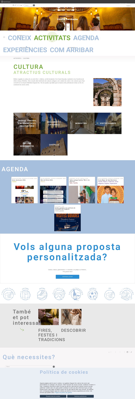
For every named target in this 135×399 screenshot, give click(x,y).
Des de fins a (24, 178)
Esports (107, 183)
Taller (70, 183)
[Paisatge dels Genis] (107, 92)
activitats (17, 58)
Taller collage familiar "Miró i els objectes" (79, 180)
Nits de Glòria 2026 (47, 180)
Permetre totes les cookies (53, 396)
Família (75, 183)
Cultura (14, 181)
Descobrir (71, 330)
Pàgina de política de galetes (63, 392)
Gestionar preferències (80, 396)
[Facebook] (6, 5)
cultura (26, 58)
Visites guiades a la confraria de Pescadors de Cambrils (65, 208)
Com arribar (71, 50)
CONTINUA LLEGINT (67, 276)
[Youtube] (9, 5)
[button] (10, 19)
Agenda (86, 38)
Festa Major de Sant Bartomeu (107, 180)
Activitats (52, 38)
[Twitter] (4, 5)
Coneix (19, 38)
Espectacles (113, 183)
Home (4, 37)
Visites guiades (59, 211)
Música (43, 181)
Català (128, 5)
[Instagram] (11, 5)
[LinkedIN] (13, 5)
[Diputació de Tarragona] (67, 1)
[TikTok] (15, 5)
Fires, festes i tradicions (48, 335)
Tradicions (111, 181)
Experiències (25, 50)
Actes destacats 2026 (19, 180)
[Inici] (67, 19)
